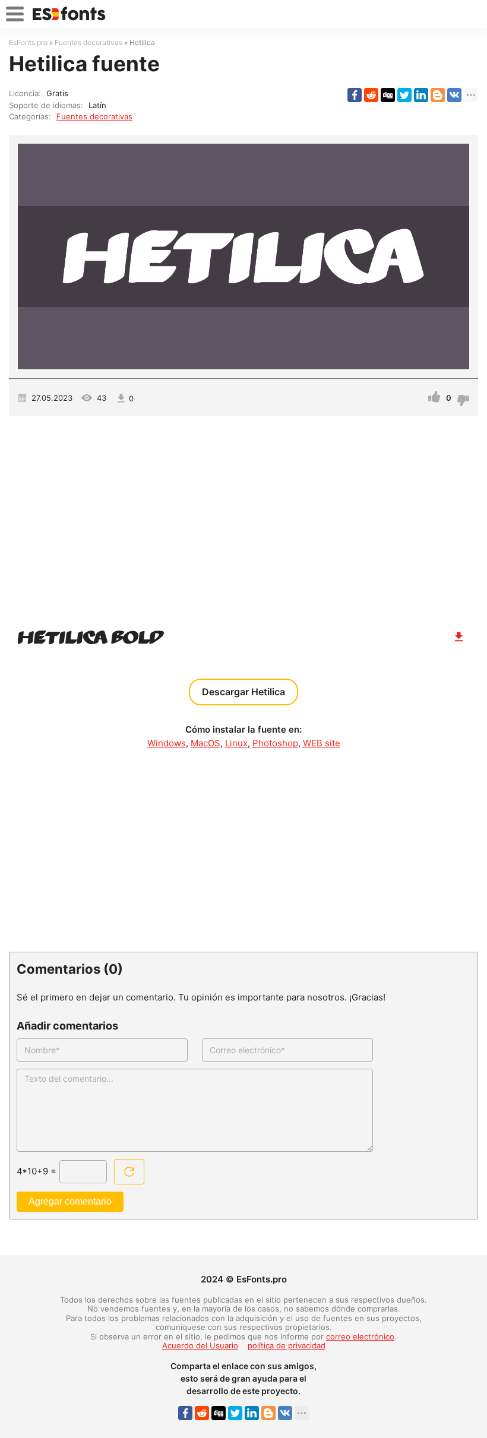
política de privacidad (286, 1345)
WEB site (321, 743)
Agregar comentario (70, 1201)
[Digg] (388, 95)
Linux (236, 743)
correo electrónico (360, 1336)
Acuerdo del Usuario (200, 1345)
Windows (166, 743)
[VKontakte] (454, 95)
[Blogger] (438, 95)
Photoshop (275, 743)
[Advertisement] (243, 517)
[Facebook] (354, 95)
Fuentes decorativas (94, 116)
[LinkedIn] (421, 95)
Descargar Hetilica (243, 692)
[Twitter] (404, 95)
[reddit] (371, 95)
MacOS (205, 743)
